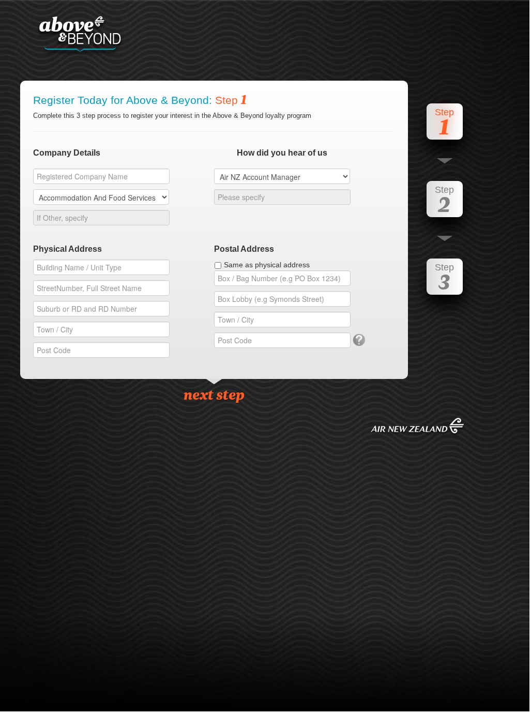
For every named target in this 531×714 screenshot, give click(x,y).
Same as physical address (267, 265)
